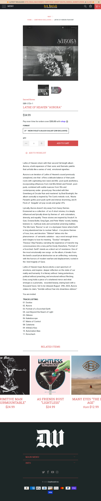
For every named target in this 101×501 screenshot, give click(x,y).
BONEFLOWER (78, 2)
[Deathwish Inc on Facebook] (48, 472)
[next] (75, 53)
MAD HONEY (39, 2)
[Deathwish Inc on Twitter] (44, 472)
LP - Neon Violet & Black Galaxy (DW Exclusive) (45, 131)
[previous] (26, 53)
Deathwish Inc (53, 482)
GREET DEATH (59, 2)
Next (50, 17)
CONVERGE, (49, 2)
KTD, (27, 2)
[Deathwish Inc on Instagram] (57, 472)
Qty (24, 138)
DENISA (69, 2)
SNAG (31, 2)
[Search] (85, 6)
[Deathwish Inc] (50, 6)
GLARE (89, 2)
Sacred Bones (29, 99)
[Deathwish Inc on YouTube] (53, 472)
